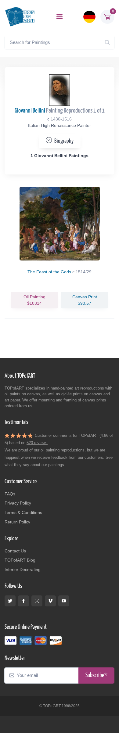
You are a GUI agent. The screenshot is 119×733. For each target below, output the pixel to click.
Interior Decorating (23, 569)
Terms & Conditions (23, 512)
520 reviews (37, 442)
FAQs (10, 493)
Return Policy (17, 521)
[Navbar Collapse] (59, 16)
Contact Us (15, 550)
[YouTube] (63, 600)
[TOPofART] (20, 17)
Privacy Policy (18, 503)
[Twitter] (10, 600)
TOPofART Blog (20, 560)
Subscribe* (96, 675)
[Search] (107, 42)
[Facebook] (23, 600)
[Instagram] (36, 600)
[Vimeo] (50, 600)
